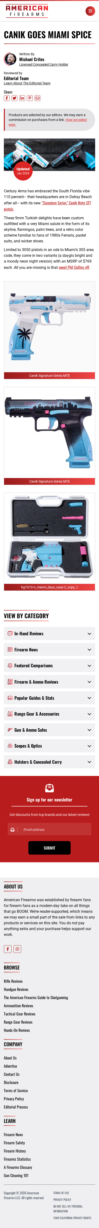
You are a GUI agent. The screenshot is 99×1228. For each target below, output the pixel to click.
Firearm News (13, 1134)
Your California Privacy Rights (72, 1218)
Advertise (10, 1066)
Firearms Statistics (17, 1159)
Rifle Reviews (13, 981)
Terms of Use (61, 1193)
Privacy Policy (14, 1099)
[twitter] (14, 98)
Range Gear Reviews (18, 1022)
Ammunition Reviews (18, 1005)
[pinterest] (30, 98)
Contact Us (11, 1074)
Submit (49, 848)
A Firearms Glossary (18, 1167)
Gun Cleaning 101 (16, 1175)
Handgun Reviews (16, 989)
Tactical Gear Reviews (19, 1014)
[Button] (90, 11)
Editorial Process (16, 1107)
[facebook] (7, 98)
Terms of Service (16, 1090)
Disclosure (11, 1082)
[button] (36, 59)
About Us (10, 1058)
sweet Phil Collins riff (74, 267)
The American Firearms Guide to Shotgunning (36, 997)
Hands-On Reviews (17, 1030)
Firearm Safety (14, 1143)
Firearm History (15, 1151)
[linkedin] (22, 98)
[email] (37, 98)
